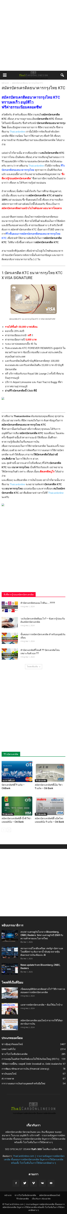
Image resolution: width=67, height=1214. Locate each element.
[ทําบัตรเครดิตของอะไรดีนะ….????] (10, 607)
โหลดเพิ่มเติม (32, 666)
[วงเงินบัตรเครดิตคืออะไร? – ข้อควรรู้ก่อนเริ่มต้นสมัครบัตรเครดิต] (10, 622)
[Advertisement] (33, 35)
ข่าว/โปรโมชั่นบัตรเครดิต (14, 1053)
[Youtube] (51, 1183)
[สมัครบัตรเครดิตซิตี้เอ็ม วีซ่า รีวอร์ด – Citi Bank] (50, 771)
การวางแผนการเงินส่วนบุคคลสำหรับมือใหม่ (23, 1083)
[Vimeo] (33, 1183)
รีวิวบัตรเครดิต (41, 780)
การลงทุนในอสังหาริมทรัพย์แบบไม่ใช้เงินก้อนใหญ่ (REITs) (30, 1058)
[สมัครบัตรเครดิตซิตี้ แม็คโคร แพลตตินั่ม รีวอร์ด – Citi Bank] (50, 805)
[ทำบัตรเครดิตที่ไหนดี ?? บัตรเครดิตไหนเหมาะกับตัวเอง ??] (10, 654)
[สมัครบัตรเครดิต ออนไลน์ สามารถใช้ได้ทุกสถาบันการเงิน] (10, 1024)
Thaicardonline (17, 131)
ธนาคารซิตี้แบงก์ (9, 780)
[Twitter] (24, 1183)
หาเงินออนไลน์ (9, 1073)
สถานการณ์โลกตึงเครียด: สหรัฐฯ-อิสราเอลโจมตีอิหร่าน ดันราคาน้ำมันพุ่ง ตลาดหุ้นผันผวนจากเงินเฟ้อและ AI (41, 951)
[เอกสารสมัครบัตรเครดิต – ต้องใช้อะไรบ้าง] (10, 1008)
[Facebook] (16, 1183)
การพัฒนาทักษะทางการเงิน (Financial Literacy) (25, 1068)
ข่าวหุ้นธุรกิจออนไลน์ (12, 1044)
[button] (62, 75)
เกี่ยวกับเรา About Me (41, 1198)
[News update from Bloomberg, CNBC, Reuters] (10, 969)
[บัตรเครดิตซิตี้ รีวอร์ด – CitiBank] (17, 771)
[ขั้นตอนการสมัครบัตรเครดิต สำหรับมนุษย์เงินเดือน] (10, 638)
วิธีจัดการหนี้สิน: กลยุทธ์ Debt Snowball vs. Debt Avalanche (32, 1063)
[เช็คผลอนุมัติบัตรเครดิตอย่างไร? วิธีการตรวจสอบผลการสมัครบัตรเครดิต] (10, 993)
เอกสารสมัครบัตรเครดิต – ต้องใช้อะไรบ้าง (41, 1004)
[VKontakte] (42, 1183)
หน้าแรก (5, 83)
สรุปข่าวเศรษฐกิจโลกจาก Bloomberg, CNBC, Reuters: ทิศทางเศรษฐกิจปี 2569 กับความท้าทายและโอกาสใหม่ (41, 935)
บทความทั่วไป (8, 1049)
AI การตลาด (8, 1078)
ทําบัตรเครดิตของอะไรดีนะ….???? (37, 603)
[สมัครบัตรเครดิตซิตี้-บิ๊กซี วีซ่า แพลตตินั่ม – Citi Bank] (17, 805)
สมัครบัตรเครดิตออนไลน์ (49, 1195)
